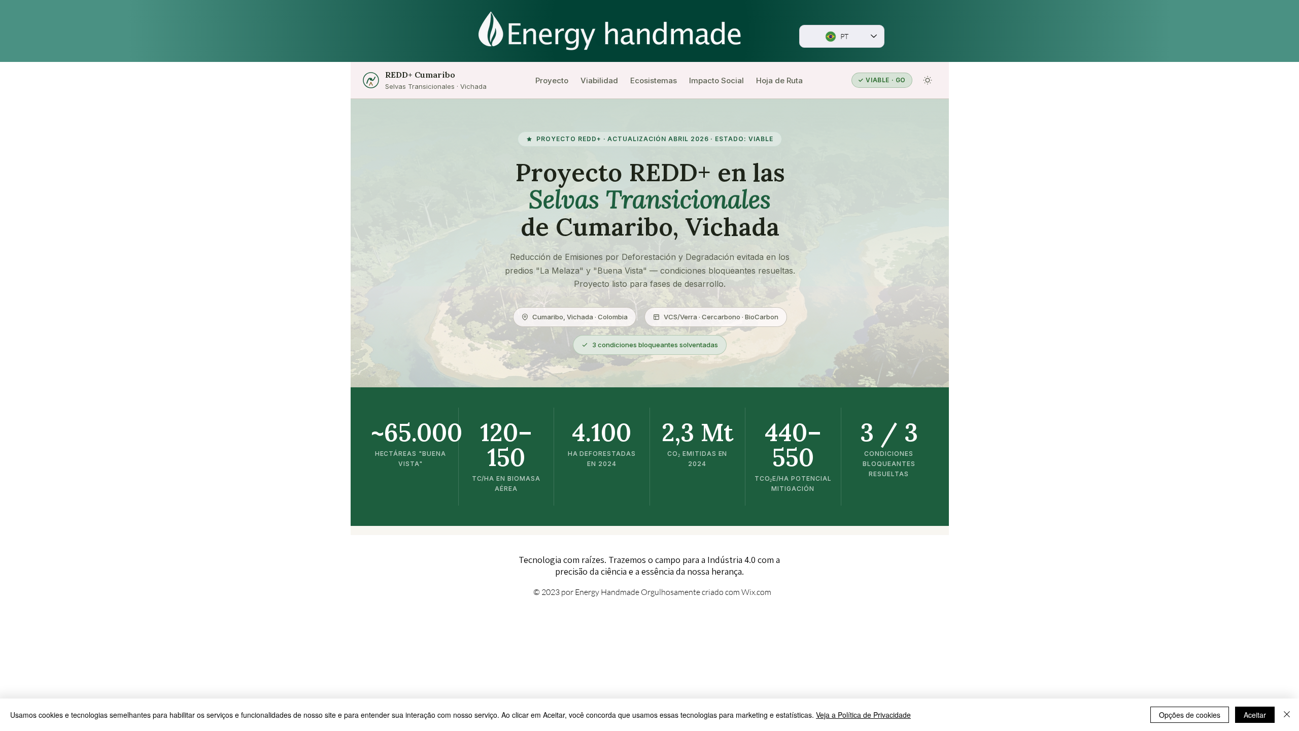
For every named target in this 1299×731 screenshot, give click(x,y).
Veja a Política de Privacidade (863, 715)
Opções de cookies (1189, 715)
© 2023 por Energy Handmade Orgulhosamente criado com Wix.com (652, 592)
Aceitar (1255, 715)
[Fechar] (1287, 715)
